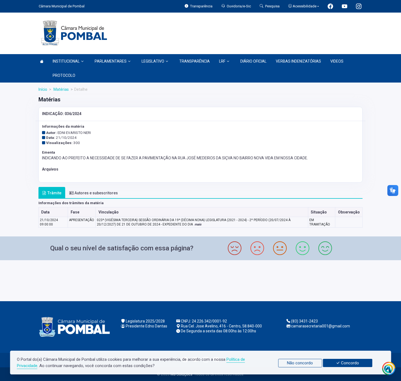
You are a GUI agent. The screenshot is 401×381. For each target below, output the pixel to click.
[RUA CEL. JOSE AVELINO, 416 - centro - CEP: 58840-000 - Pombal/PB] (200, 280)
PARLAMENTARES (111, 61)
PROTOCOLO (64, 75)
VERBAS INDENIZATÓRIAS (298, 61)
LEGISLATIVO (153, 61)
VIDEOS (336, 61)
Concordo (349, 363)
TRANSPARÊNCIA (194, 61)
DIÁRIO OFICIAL (253, 61)
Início (42, 89)
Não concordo (300, 363)
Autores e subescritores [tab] (96, 193)
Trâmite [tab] (54, 193)
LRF (222, 61)
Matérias (61, 89)
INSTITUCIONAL (66, 61)
